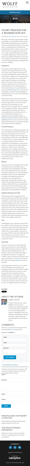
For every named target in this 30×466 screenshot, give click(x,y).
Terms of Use (9, 462)
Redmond (12, 118)
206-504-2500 (16, 12)
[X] (15, 447)
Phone (4, 399)
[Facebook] (10, 447)
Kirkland (4, 118)
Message (6, 348)
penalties (16, 260)
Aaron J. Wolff (10, 36)
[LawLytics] (15, 457)
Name (5, 337)
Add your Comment (12, 329)
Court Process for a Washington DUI (14, 32)
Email (5, 342)
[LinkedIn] (19, 447)
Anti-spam (22, 462)
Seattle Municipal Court (13, 90)
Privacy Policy (16, 462)
